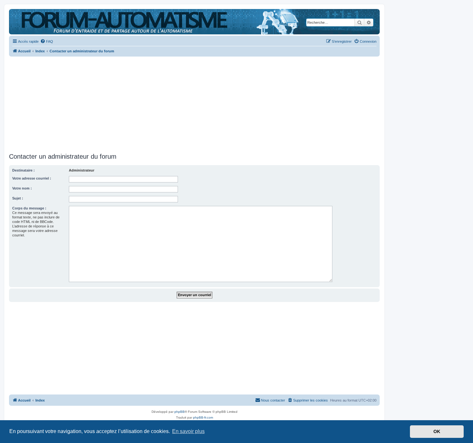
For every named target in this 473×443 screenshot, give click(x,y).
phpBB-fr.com (203, 417)
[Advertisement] (194, 103)
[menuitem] (46, 41)
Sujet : (17, 198)
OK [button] (436, 431)
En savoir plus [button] (188, 431)
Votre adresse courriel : (31, 178)
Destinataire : (23, 170)
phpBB (179, 411)
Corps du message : (29, 208)
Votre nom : (22, 188)
